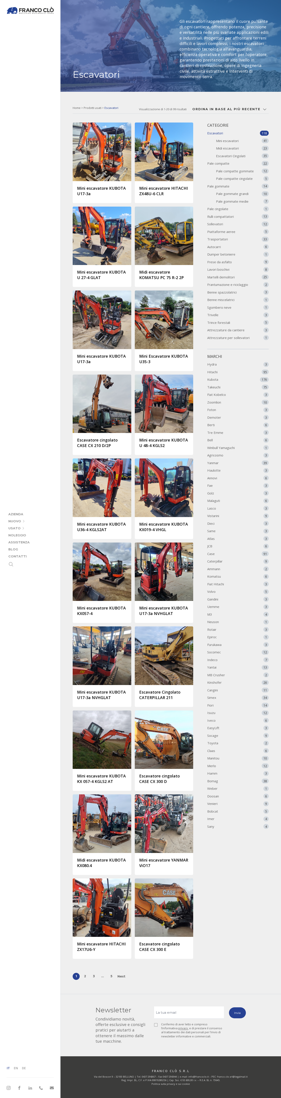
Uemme (237, 606)
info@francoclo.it (198, 1076)
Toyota (237, 743)
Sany (237, 826)
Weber (237, 788)
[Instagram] (9, 1087)
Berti (237, 425)
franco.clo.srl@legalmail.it (232, 1076)
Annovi (237, 478)
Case (237, 554)
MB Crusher (237, 675)
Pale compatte (237, 163)
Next (121, 976)
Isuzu (237, 712)
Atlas (237, 538)
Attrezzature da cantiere (237, 330)
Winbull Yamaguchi (237, 447)
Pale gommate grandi (241, 193)
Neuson (237, 622)
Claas (237, 750)
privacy (183, 1028)
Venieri (237, 803)
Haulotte (237, 470)
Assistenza (19, 542)
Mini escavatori (241, 141)
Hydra (237, 364)
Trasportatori (237, 239)
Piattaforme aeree (237, 231)
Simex (237, 697)
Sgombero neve (237, 307)
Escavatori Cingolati (241, 156)
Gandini (237, 599)
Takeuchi (237, 387)
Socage (237, 735)
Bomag (237, 781)
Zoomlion (237, 402)
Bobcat (237, 811)
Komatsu (237, 576)
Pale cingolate (237, 209)
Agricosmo (237, 455)
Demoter (237, 417)
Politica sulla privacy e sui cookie (170, 1083)
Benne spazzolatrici (237, 292)
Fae (237, 485)
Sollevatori (237, 224)
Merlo (237, 766)
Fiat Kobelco (237, 394)
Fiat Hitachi (237, 584)
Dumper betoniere (237, 254)
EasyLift (237, 728)
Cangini (237, 690)
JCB (237, 546)
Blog (13, 549)
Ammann (237, 569)
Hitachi (237, 372)
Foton (237, 409)
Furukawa (237, 644)
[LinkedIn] (30, 1087)
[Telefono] (41, 1087)
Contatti (17, 556)
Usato (14, 528)
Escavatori (237, 133)
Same (237, 531)
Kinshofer (237, 682)
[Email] (52, 1088)
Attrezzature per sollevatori (237, 337)
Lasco (237, 508)
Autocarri (237, 247)
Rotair (237, 629)
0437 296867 (149, 1076)
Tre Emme (237, 432)
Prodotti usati (92, 108)
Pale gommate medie (241, 201)
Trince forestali (237, 322)
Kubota (237, 379)
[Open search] (11, 564)
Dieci (237, 523)
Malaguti (237, 500)
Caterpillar (237, 561)
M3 (237, 614)
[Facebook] (19, 1087)
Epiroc (237, 637)
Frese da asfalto (237, 262)
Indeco (237, 660)
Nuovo (14, 521)
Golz (237, 493)
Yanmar (237, 463)
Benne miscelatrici (237, 299)
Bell (237, 440)
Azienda (15, 514)
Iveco (237, 720)
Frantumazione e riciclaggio (237, 284)
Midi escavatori (241, 148)
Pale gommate (237, 186)
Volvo (237, 591)
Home (77, 108)
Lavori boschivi (237, 269)
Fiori (237, 705)
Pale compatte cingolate (241, 178)
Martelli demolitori (237, 277)
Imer (237, 819)
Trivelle (237, 315)
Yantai (237, 667)
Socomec (237, 652)
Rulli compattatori (237, 216)
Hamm (237, 773)
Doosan (237, 796)
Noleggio (17, 535)
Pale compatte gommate (241, 171)
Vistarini (237, 516)
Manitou (237, 758)
